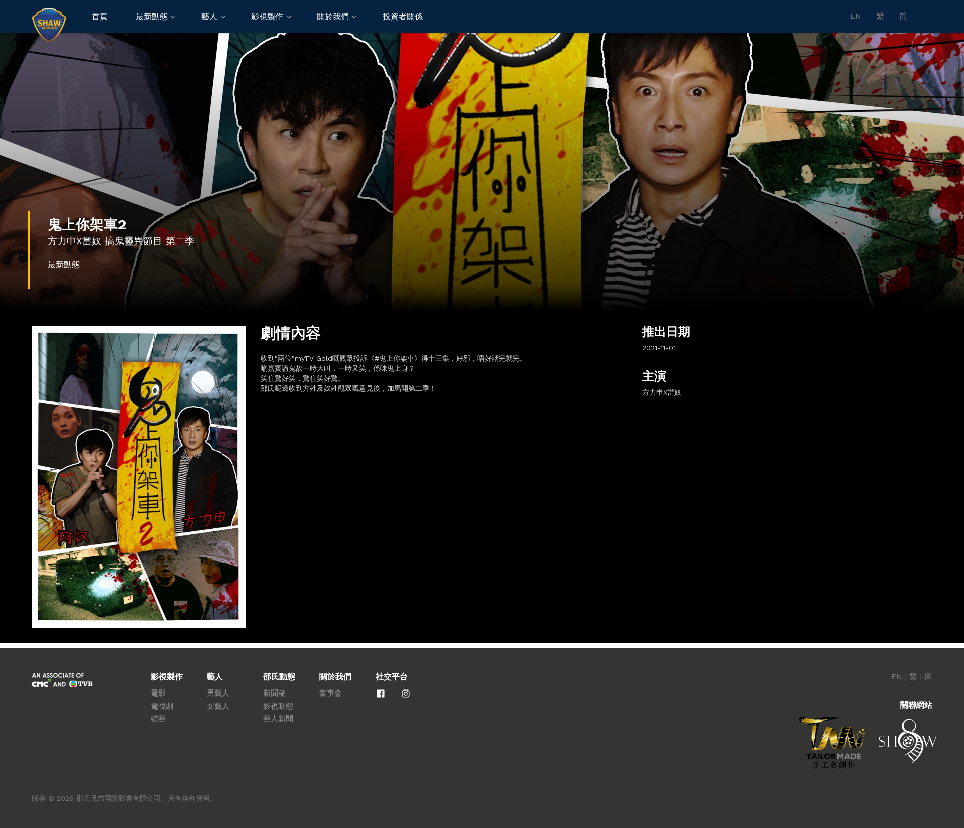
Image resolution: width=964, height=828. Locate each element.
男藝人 (218, 693)
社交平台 (392, 677)
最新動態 (152, 16)
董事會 (330, 693)
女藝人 (218, 706)
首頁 (100, 16)
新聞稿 (274, 693)
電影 (158, 693)
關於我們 (333, 16)
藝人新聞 (278, 718)
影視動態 (278, 706)
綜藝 (158, 718)
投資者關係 (403, 16)
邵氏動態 (279, 677)
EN (855, 16)
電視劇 (162, 706)
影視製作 (267, 16)
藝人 (209, 16)
